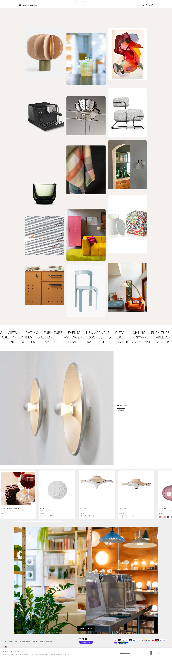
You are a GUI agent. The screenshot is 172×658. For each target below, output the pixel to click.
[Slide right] (169, 494)
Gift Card (16, 641)
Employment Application (25, 641)
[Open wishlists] (149, 5)
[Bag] (152, 5)
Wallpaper (32, 337)
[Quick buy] (33, 503)
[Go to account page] (146, 5)
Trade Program (82, 342)
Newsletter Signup (48, 641)
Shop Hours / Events (86, 628)
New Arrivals (85, 332)
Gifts (106, 332)
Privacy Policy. (70, 654)
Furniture (40, 332)
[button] (143, 5)
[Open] (127, 224)
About (5, 641)
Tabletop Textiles (156, 337)
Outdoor (102, 337)
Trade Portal (34, 641)
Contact (55, 342)
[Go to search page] (143, 5)
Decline (159, 653)
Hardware (125, 337)
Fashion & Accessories (68, 337)
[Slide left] (3, 494)
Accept (142, 653)
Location (10, 641)
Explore (122, 410)
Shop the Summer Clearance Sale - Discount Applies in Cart (86, 1)
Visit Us (36, 342)
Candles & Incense (118, 342)
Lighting (17, 332)
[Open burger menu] (20, 5)
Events (61, 332)
